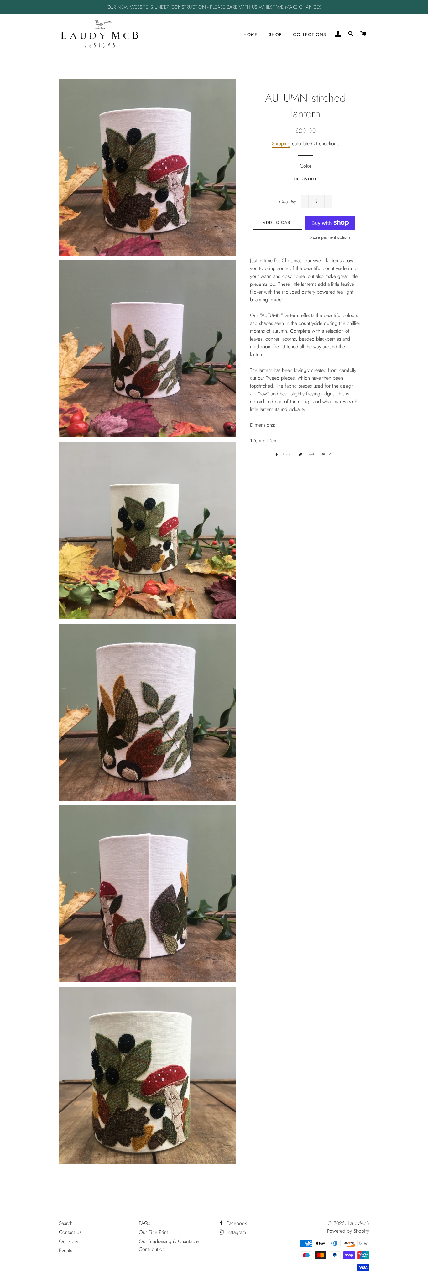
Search (66, 1223)
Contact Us (70, 1232)
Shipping (281, 143)
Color (305, 165)
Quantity (287, 201)
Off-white (306, 179)
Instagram (235, 1232)
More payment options (330, 237)
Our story (68, 1241)
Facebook (236, 1223)
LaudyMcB (358, 1223)
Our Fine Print (153, 1232)
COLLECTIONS (309, 34)
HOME (250, 34)
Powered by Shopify (348, 1231)
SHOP (275, 34)
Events (65, 1250)
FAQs (144, 1223)
